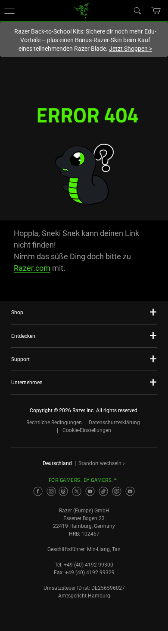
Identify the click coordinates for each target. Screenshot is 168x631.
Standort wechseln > (101, 463)
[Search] (137, 10)
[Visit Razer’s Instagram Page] (51, 491)
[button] (9, 11)
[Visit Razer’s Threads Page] (63, 491)
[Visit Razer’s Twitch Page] (117, 491)
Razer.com (32, 268)
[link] (82, 10)
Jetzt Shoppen (130, 48)
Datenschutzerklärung (114, 423)
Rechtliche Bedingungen (54, 423)
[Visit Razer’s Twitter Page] (77, 491)
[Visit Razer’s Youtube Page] (90, 491)
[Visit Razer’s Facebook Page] (38, 491)
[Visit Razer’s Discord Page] (130, 491)
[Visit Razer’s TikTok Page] (103, 491)
